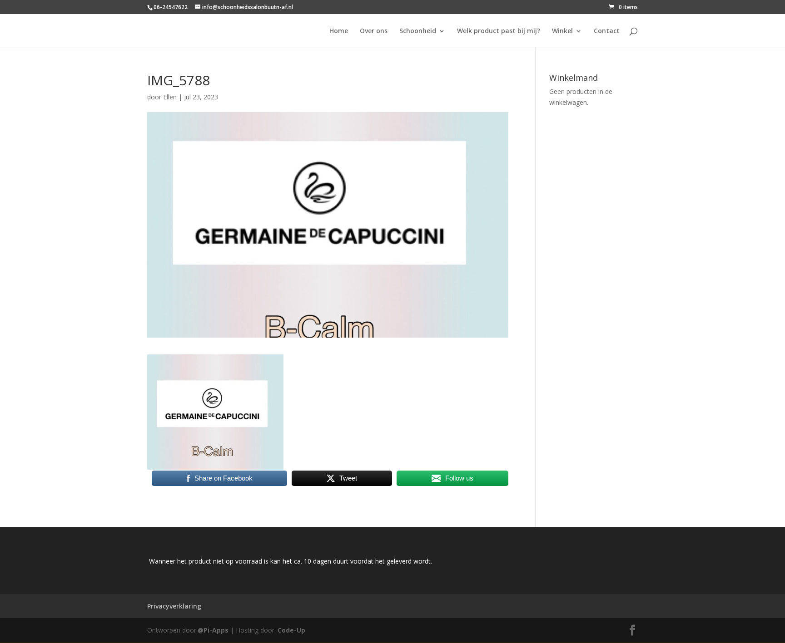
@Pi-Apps (213, 630)
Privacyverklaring (174, 606)
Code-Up (291, 630)
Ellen (170, 97)
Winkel (562, 31)
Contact (607, 31)
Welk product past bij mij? (498, 31)
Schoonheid (417, 31)
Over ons (374, 31)
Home (338, 31)
